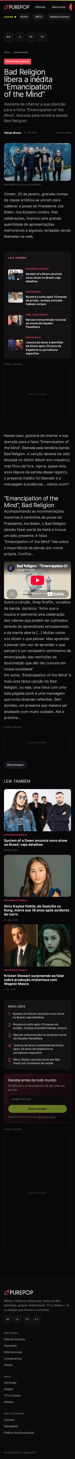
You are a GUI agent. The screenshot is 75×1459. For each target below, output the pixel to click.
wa (9, 36)
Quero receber (37, 1108)
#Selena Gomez (57, 16)
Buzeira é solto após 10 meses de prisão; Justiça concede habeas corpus (40, 1026)
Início (7, 52)
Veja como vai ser (46, 1116)
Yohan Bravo (12, 132)
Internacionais (21, 52)
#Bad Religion (15, 764)
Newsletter (11, 1426)
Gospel (8, 1389)
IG (8, 1319)
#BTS (36, 16)
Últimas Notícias (14, 1339)
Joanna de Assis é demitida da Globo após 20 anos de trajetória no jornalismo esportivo (38, 1048)
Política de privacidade (19, 1432)
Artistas (9, 1402)
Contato (9, 1419)
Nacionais (59, 7)
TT (27, 1319)
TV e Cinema (12, 1395)
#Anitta (20, 16)
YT (37, 1319)
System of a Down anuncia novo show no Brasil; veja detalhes (38, 1015)
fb (31, 36)
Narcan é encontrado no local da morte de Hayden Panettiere (39, 1036)
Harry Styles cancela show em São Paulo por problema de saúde (36, 1061)
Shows (8, 1365)
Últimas (40, 7)
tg (42, 36)
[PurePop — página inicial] (16, 7)
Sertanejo (10, 1382)
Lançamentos (13, 1358)
